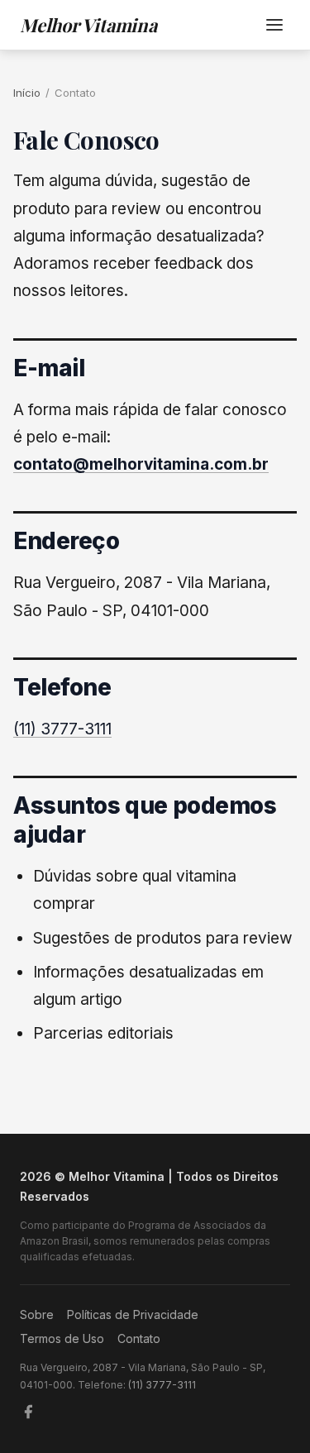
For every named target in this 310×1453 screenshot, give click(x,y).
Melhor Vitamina (88, 24)
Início (27, 92)
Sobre (37, 1314)
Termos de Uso (62, 1338)
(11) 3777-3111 (62, 728)
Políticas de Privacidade (132, 1314)
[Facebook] (28, 1411)
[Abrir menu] (274, 25)
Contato (138, 1338)
